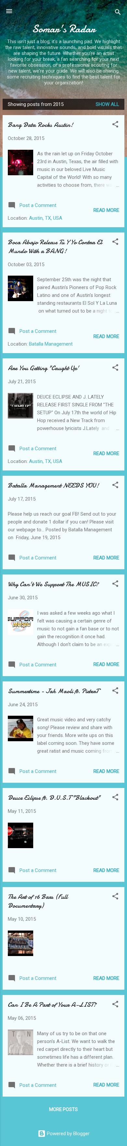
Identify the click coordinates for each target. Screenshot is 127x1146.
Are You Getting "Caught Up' (43, 368)
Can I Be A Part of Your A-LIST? (52, 1004)
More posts (63, 1109)
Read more (106, 210)
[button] (115, 125)
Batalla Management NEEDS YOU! (53, 485)
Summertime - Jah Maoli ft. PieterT (53, 691)
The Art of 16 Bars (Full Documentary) (37, 901)
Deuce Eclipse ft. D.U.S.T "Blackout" (54, 797)
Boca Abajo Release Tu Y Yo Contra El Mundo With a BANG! (55, 246)
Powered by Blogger (68, 1134)
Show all (107, 104)
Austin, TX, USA (45, 218)
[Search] (118, 13)
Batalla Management (51, 344)
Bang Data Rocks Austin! (40, 124)
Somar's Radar (63, 29)
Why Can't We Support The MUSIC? (53, 584)
